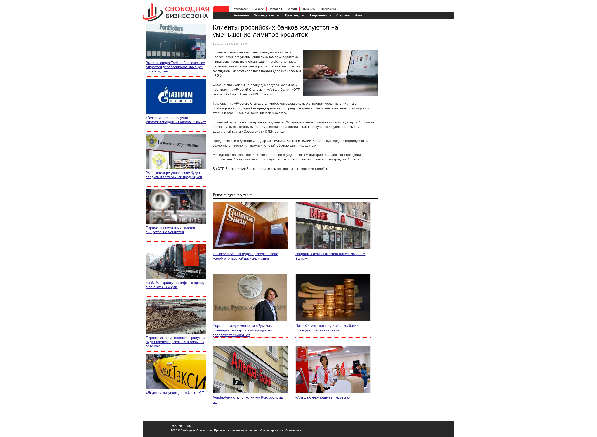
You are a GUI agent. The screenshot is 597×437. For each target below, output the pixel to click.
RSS (174, 425)
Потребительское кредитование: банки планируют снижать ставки (326, 328)
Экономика (328, 9)
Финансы (308, 9)
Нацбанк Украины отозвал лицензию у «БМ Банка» (330, 256)
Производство (295, 15)
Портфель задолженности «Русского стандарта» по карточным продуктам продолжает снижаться (242, 330)
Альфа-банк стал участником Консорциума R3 (248, 399)
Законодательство (267, 15)
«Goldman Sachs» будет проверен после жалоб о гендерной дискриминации (245, 256)
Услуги (292, 9)
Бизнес (259, 9)
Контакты (185, 425)
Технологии (240, 9)
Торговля (275, 9)
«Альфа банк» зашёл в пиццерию (322, 397)
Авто (358, 15)
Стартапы (343, 15)
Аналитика (241, 15)
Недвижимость (320, 15)
